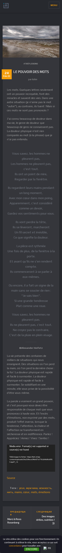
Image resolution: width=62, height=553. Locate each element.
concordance (15, 545)
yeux (22, 488)
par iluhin (32, 79)
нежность (45, 488)
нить (10, 492)
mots (34, 492)
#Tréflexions (31, 64)
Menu (54, 5)
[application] (31, 458)
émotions (44, 492)
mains (18, 492)
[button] (46, 5)
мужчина (32, 488)
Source (11, 478)
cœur (26, 492)
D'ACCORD (31, 549)
